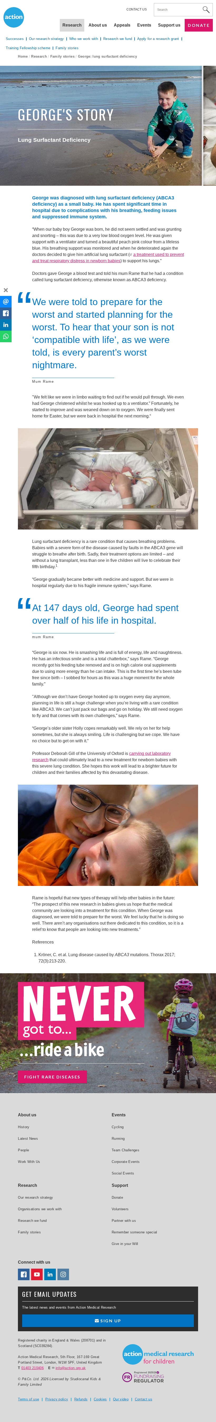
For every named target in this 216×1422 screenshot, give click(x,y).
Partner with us (124, 1221)
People (23, 1150)
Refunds (80, 1399)
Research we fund (117, 39)
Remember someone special (134, 1232)
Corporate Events (126, 1162)
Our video (121, 1399)
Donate (199, 25)
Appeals (122, 25)
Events (144, 25)
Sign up (110, 1320)
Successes (15, 39)
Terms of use (28, 1399)
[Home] (158, 1354)
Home (23, 56)
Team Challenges (125, 1150)
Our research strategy (46, 39)
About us (98, 25)
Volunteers (120, 1209)
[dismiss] (6, 290)
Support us (169, 25)
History (23, 1127)
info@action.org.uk (71, 1368)
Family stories (62, 56)
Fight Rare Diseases (52, 1076)
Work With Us (29, 1162)
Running (118, 1139)
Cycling (118, 1127)
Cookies (100, 1399)
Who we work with (83, 39)
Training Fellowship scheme (28, 48)
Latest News (28, 1139)
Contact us (136, 9)
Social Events (123, 1173)
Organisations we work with (40, 1209)
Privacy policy (56, 1399)
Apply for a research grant (158, 39)
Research (39, 56)
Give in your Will (125, 1244)
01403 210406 (32, 1368)
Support (120, 1185)
